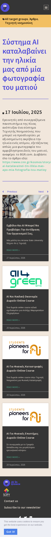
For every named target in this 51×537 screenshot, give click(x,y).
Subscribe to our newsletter (22, 507)
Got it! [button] (10, 532)
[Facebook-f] (20, 517)
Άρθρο (34, 19)
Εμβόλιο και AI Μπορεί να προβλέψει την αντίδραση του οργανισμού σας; (23, 229)
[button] (43, 525)
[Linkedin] (31, 517)
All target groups (16, 19)
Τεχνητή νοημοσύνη (19, 23)
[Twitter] (25, 517)
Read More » (13, 250)
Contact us (11, 501)
